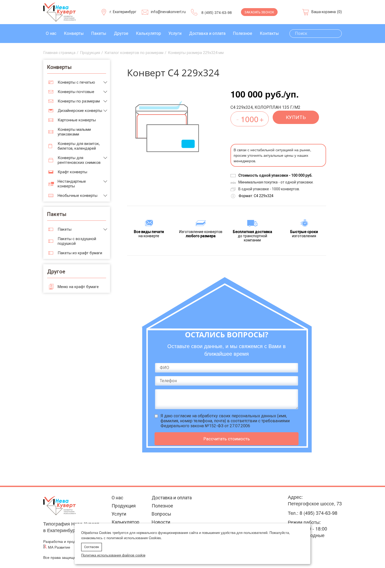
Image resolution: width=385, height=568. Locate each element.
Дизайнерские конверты (80, 110)
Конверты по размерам (79, 101)
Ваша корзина (323, 12)
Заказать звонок (259, 12)
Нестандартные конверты (72, 183)
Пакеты (98, 33)
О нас (51, 33)
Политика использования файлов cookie (113, 555)
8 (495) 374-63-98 (216, 12)
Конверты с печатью (76, 82)
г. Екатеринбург (123, 12)
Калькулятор (148, 33)
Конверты (74, 33)
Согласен (91, 547)
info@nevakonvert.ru (168, 12)
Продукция (124, 506)
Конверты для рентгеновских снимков (79, 160)
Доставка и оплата (207, 33)
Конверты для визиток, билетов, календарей (79, 146)
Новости (161, 522)
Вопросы (161, 514)
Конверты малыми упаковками (74, 132)
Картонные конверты (77, 120)
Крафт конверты (72, 172)
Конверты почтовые (76, 91)
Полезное (242, 33)
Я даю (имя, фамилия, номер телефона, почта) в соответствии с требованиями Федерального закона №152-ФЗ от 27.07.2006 (225, 420)
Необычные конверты (77, 195)
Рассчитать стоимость (227, 438)
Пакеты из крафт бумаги (80, 253)
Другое (121, 33)
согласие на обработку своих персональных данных (225, 415)
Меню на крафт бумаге (78, 286)
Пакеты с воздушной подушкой (77, 241)
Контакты (269, 33)
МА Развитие (59, 547)
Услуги (175, 33)
